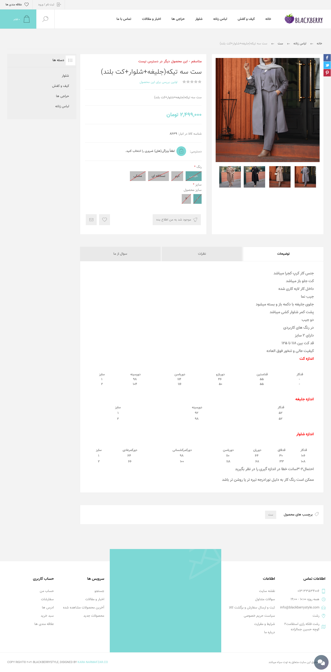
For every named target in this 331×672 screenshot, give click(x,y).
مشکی (138, 176)
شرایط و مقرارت (264, 624)
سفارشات (47, 599)
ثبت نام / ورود (46, 4)
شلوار (65, 76)
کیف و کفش (60, 86)
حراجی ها (62, 96)
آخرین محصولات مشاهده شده (83, 607)
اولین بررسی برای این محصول (158, 82)
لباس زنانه (62, 106)
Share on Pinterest (327, 72)
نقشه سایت (267, 591)
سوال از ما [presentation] (120, 254)
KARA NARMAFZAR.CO (93, 662)
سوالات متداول (265, 599)
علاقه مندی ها (44, 624)
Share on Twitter (327, 65)
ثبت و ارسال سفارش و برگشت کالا (252, 607)
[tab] (283, 254)
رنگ (199, 167)
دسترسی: (196, 151)
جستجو (99, 591)
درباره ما (269, 632)
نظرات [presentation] (202, 254)
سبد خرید (47, 616)
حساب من (47, 591)
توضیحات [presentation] (283, 254)
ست (270, 515)
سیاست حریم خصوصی (259, 616)
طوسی (193, 176)
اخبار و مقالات (94, 599)
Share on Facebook (327, 57)
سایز (198, 185)
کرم (177, 176)
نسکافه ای (158, 176)
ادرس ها (48, 607)
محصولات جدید (93, 616)
